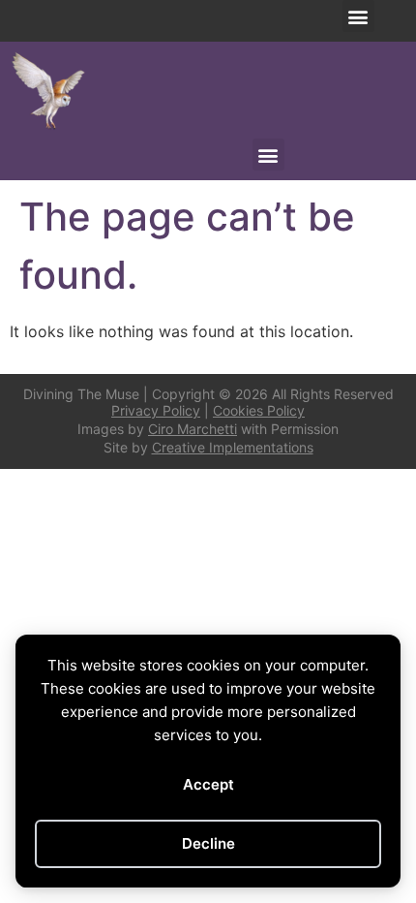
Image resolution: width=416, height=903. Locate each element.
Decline (208, 843)
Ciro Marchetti (192, 428)
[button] (358, 16)
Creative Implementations (232, 447)
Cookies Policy (259, 410)
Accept (208, 784)
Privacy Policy (155, 410)
